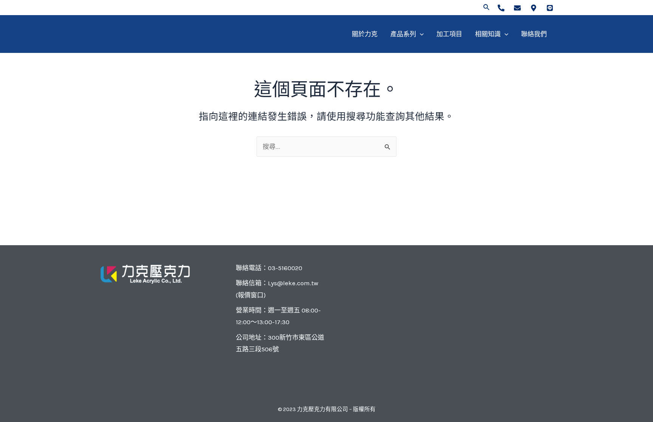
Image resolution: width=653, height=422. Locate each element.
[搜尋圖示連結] (486, 7)
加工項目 (449, 34)
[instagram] (533, 8)
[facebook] (501, 8)
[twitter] (517, 8)
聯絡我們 (534, 34)
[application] (420, 34)
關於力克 (365, 34)
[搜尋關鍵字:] (326, 146)
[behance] (549, 8)
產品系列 (403, 34)
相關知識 (488, 34)
